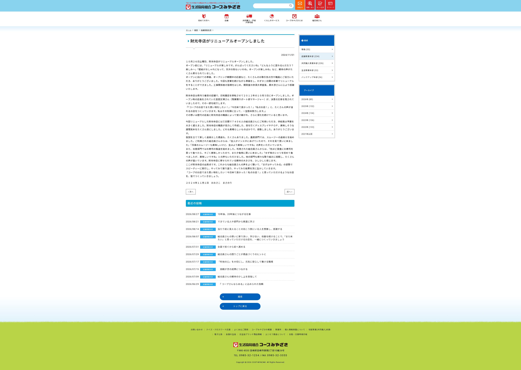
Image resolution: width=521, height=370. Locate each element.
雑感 (196, 30)
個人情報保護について (295, 330)
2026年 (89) (307, 99)
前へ (289, 192)
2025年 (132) (307, 106)
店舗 (226, 21)
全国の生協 (231, 334)
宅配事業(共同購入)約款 (320, 330)
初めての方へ (204, 21)
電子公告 (218, 334)
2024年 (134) (307, 113)
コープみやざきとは (294, 21)
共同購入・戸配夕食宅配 (249, 21)
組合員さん (317, 21)
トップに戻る (240, 306)
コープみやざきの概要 (262, 330)
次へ (191, 192)
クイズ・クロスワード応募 (218, 330)
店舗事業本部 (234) (310, 56)
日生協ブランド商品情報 (250, 334)
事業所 (278, 330)
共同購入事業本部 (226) (312, 63)
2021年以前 (306, 134)
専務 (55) (305, 49)
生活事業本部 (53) (309, 70)
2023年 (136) (307, 120)
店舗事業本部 (206, 30)
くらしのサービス (271, 21)
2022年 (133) (307, 127)
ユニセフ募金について (275, 334)
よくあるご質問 (241, 330)
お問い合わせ (197, 330)
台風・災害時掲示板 (298, 334)
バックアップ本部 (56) (311, 77)
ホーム (188, 30)
